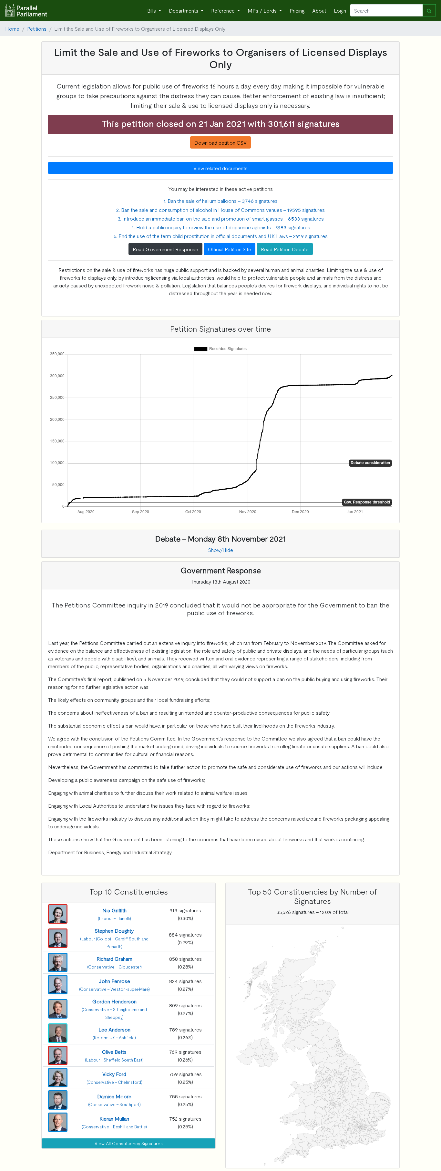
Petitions (36, 28)
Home (12, 28)
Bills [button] (152, 10)
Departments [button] (184, 10)
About (319, 10)
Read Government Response (165, 249)
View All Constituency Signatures (129, 1143)
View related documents (220, 167)
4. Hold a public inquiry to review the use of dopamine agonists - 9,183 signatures (220, 227)
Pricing (297, 10)
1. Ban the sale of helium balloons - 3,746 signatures (221, 200)
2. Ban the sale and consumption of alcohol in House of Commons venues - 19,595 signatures (220, 209)
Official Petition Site (229, 249)
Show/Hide (220, 549)
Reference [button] (223, 10)
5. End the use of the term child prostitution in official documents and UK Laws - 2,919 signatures (221, 235)
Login (340, 10)
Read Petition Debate (285, 249)
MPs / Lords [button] (263, 10)
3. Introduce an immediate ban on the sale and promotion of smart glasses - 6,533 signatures (221, 218)
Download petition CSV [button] (220, 142)
